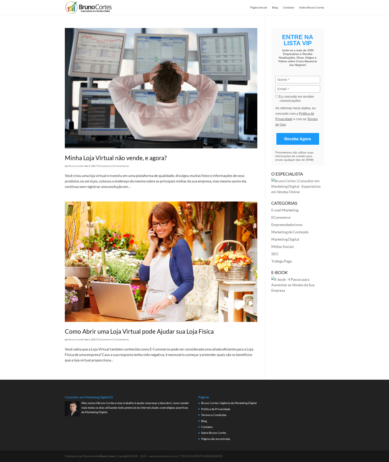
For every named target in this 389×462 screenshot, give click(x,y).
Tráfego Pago (281, 261)
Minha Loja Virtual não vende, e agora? (116, 157)
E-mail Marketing (284, 210)
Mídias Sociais (282, 246)
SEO (274, 254)
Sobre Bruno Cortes (311, 7)
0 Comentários (121, 165)
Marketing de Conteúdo (290, 232)
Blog (275, 7)
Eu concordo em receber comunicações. (296, 98)
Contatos (288, 7)
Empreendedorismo (286, 224)
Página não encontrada (215, 439)
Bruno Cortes (76, 165)
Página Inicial (258, 7)
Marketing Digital (285, 239)
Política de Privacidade (215, 409)
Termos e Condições (214, 415)
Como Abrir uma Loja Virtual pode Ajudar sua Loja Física (139, 331)
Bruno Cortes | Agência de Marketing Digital (229, 403)
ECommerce (105, 165)
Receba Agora (297, 139)
